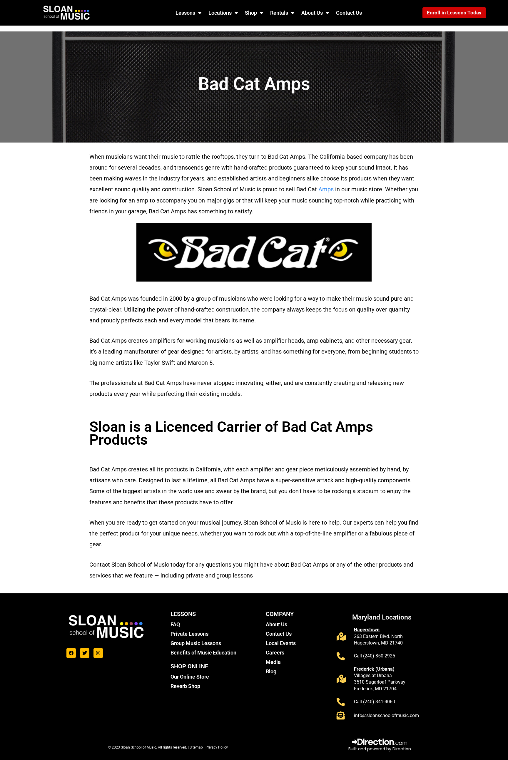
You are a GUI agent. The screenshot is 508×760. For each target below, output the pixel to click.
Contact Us (349, 13)
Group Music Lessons (196, 643)
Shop (251, 13)
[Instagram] (98, 653)
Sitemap (197, 747)
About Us (312, 13)
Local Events (281, 643)
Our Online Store (190, 677)
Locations (220, 13)
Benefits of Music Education (203, 652)
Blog (271, 671)
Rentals (279, 13)
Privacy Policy (216, 747)
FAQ (175, 624)
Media (273, 662)
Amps (326, 189)
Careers (275, 652)
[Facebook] (71, 653)
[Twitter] (84, 653)
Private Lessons (189, 634)
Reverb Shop (185, 686)
